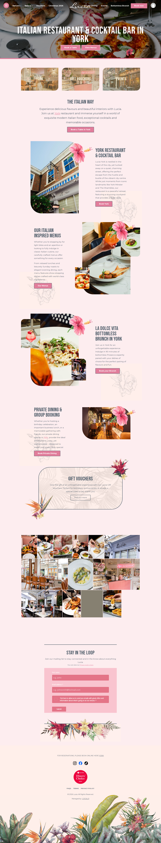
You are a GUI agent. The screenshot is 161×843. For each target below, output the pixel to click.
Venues (15, 6)
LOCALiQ (85, 799)
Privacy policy (87, 788)
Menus (28, 6)
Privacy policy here (86, 665)
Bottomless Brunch (120, 6)
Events (104, 6)
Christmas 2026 (56, 6)
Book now (139, 6)
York (57, 113)
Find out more (80, 498)
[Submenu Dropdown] (21, 6)
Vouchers (40, 6)
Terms (76, 788)
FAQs (69, 788)
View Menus (91, 48)
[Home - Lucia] (80, 5)
